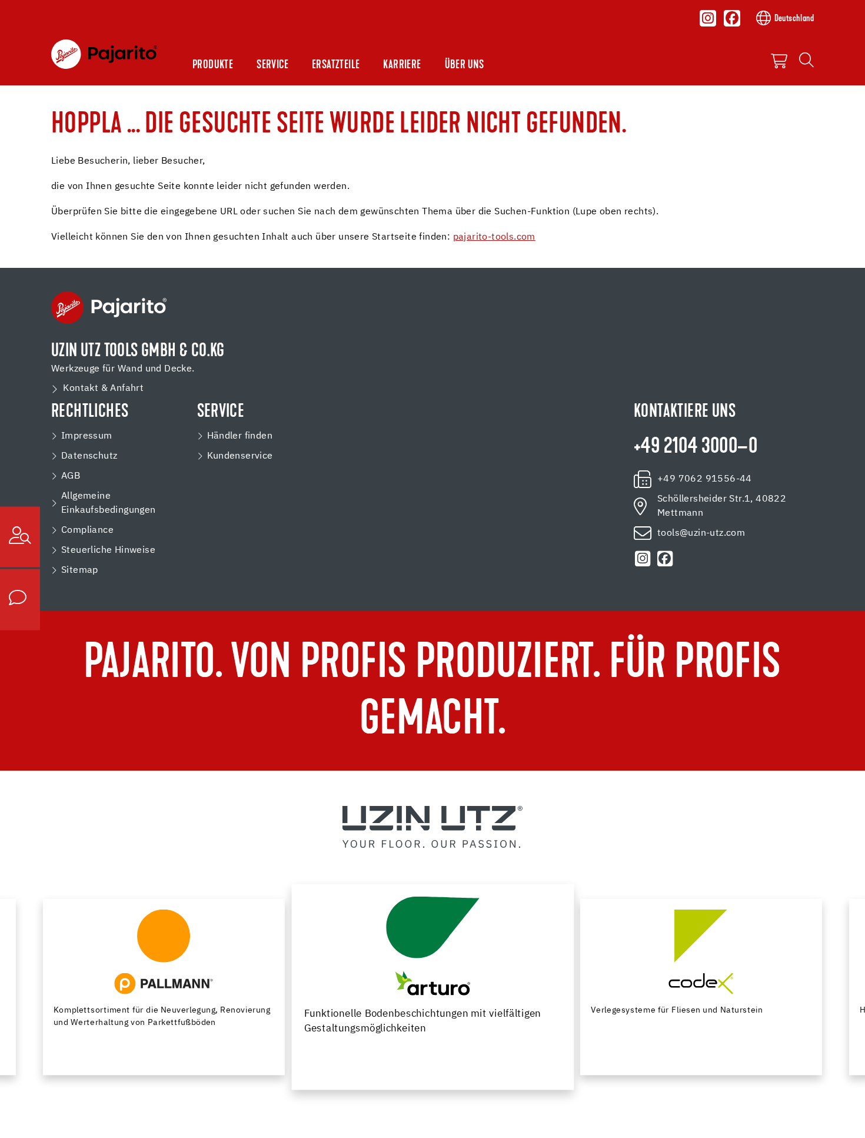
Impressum (86, 436)
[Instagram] (707, 18)
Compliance (87, 530)
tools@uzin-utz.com (701, 533)
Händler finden (240, 436)
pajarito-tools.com (494, 237)
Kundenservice (240, 456)
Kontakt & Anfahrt (103, 388)
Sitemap (79, 570)
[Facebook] (732, 18)
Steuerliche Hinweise (108, 550)
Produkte (212, 65)
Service (272, 65)
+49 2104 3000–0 (695, 447)
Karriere (402, 65)
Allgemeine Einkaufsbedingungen (108, 503)
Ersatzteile (336, 65)
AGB (70, 476)
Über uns (464, 65)
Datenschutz (89, 456)
